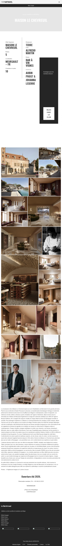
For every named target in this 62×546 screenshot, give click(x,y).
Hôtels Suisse (4, 525)
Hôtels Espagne (5, 515)
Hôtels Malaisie (5, 519)
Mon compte (31, 5)
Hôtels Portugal (5, 523)
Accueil (24, 14)
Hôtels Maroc (4, 521)
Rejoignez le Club (49, 113)
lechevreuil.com (31, 485)
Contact (42, 544)
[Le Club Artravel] (7, 2)
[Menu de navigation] (59, 2)
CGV (24, 544)
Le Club (48, 544)
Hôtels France (4, 517)
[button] (19, 162)
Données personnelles (32, 544)
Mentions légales (16, 544)
